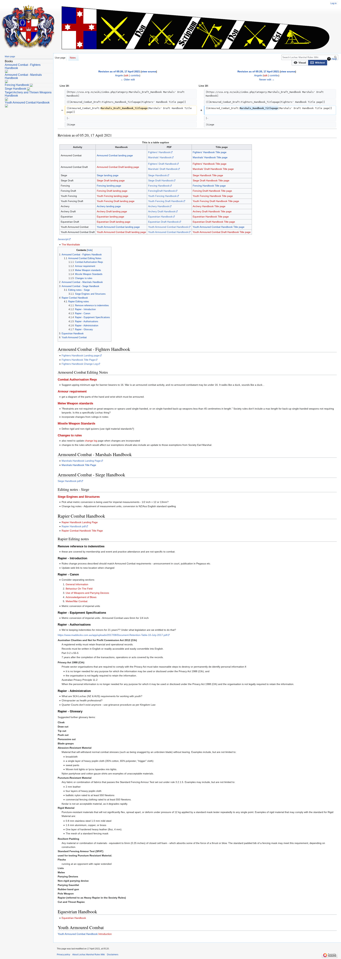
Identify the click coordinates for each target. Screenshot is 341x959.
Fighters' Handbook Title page (209, 152)
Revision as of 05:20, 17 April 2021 (119, 71)
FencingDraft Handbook (161, 190)
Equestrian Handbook (160, 216)
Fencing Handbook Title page (209, 185)
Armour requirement (72, 391)
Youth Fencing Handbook (162, 196)
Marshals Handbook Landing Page (81, 460)
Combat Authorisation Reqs (77, 379)
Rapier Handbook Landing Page (80, 522)
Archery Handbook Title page (209, 206)
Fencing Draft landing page (112, 190)
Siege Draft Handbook (160, 180)
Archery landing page (109, 206)
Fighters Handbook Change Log (80, 363)
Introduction (105, 934)
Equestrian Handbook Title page (211, 216)
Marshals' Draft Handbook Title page (213, 169)
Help (334, 58)
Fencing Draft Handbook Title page (212, 190)
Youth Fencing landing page (112, 196)
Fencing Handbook (158, 185)
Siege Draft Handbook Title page (211, 180)
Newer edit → (266, 79)
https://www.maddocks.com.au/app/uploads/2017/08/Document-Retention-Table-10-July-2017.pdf (112, 635)
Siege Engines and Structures (79, 496)
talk (126, 75)
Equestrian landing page (110, 216)
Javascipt (63, 239)
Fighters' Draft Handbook (162, 163)
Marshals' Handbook (159, 157)
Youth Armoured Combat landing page (118, 226)
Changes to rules (70, 435)
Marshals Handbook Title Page (79, 465)
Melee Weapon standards (75, 403)
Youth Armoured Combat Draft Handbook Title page (222, 232)
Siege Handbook (157, 175)
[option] (300, 62)
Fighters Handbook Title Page (78, 359)
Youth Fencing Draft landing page (115, 201)
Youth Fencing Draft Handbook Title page (216, 201)
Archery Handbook (158, 206)
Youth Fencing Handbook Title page (213, 196)
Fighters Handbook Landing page (80, 355)
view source (149, 71)
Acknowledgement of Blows (81, 597)
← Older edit (128, 79)
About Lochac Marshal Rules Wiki (88, 954)
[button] (300, 62)
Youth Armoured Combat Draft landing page (121, 232)
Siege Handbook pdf (69, 481)
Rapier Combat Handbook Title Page (82, 530)
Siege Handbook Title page (208, 175)
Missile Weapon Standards (76, 423)
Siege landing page (107, 175)
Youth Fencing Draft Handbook (165, 201)
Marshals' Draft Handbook (162, 169)
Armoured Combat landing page (115, 155)
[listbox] (309, 62)
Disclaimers (112, 954)
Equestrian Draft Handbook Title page (214, 221)
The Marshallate (71, 244)
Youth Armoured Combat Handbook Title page (218, 226)
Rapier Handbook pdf (74, 526)
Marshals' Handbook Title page (210, 157)
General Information (77, 584)
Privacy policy (63, 954)
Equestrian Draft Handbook (163, 221)
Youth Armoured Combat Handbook (168, 226)
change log (91, 440)
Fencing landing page (109, 185)
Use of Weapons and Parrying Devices (87, 592)
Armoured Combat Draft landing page (118, 167)
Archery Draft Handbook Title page (212, 211)
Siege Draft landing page (111, 180)
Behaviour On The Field (79, 588)
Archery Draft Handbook (161, 211)
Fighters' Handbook (159, 152)
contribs (135, 75)
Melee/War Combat (76, 601)
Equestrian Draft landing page (113, 221)
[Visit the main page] (28, 26)
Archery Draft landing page (112, 211)
